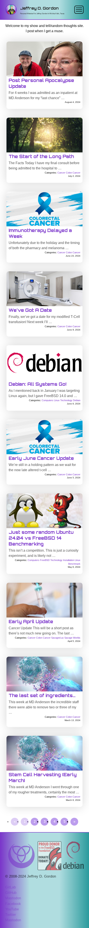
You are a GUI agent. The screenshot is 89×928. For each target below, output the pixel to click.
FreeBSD (45, 560)
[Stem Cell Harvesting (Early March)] (44, 753)
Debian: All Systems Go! (37, 384)
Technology (66, 400)
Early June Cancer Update (41, 458)
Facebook (13, 904)
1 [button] (25, 821)
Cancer (61, 172)
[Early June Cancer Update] (44, 436)
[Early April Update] (44, 600)
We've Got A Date (30, 310)
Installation (68, 560)
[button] (15, 822)
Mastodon (13, 898)
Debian (76, 400)
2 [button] (35, 821)
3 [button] (45, 821)
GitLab (10, 887)
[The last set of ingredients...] (44, 674)
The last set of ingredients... (42, 695)
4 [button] (55, 821)
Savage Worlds (72, 637)
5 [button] (64, 821)
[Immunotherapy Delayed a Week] (44, 209)
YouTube (12, 909)
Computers (47, 400)
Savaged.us (57, 637)
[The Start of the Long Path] (44, 135)
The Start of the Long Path (41, 156)
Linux (57, 400)
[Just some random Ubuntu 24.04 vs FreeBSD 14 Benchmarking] (44, 510)
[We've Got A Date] (44, 288)
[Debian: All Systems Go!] (44, 362)
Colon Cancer (73, 172)
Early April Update (31, 621)
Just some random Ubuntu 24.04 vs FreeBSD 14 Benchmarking (41, 538)
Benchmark (74, 563)
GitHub (10, 893)
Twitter (10, 915)
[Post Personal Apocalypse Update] (44, 59)
